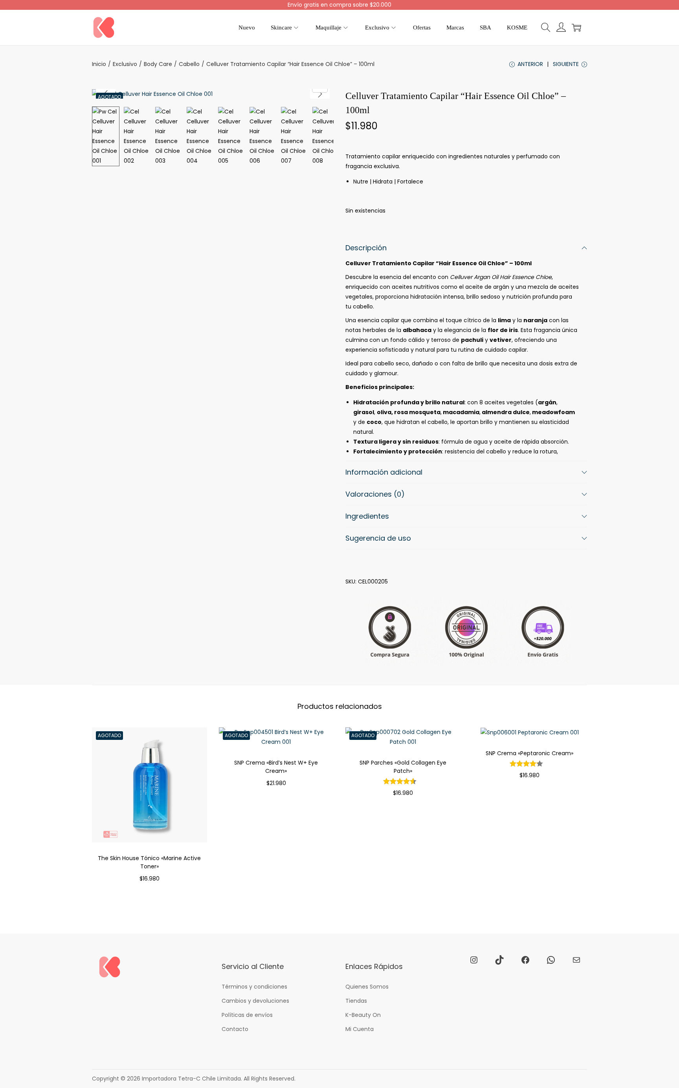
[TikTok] (499, 960)
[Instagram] (474, 960)
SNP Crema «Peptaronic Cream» (529, 753)
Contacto (235, 1029)
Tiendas (356, 1001)
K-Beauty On (363, 1015)
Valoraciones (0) (375, 494)
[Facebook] (525, 960)
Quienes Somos (367, 987)
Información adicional (383, 472)
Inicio (99, 64)
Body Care (158, 64)
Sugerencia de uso (378, 538)
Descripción (366, 248)
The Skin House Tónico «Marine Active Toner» (149, 862)
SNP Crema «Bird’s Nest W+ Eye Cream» (276, 767)
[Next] (320, 94)
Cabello (189, 64)
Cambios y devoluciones (255, 1001)
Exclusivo (125, 64)
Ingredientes (367, 516)
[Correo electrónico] (576, 960)
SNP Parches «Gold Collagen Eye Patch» (403, 767)
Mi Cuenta (359, 1029)
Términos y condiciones (254, 987)
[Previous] (106, 94)
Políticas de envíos (247, 1015)
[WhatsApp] (551, 960)
